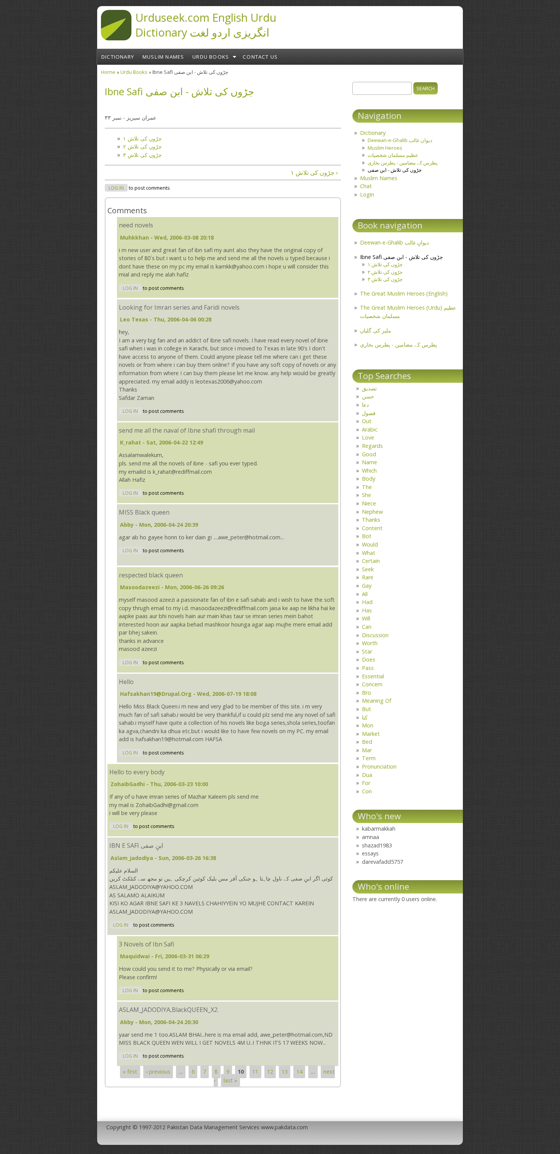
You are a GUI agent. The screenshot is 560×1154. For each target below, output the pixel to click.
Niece (369, 503)
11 (255, 1071)
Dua (367, 774)
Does (368, 659)
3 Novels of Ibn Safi (146, 944)
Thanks (371, 519)
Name (369, 462)
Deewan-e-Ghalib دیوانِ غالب (394, 242)
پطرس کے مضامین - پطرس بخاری (403, 162)
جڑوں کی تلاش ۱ (142, 138)
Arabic (370, 429)
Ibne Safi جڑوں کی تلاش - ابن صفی (401, 257)
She (366, 495)
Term (369, 758)
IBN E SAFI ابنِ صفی (136, 845)
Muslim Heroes (385, 147)
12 (270, 1071)
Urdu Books (210, 56)
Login (367, 194)
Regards (372, 445)
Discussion (375, 635)
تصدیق (369, 388)
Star (367, 651)
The (367, 487)
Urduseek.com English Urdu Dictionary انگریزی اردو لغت (205, 25)
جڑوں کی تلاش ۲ (142, 146)
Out (366, 421)
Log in (116, 188)
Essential (373, 676)
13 (285, 1071)
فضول (369, 413)
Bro (366, 692)
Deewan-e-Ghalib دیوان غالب (400, 140)
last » (230, 1080)
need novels (136, 225)
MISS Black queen (144, 512)
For (366, 782)
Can (366, 626)
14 (299, 1071)
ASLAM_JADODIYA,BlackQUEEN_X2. (169, 1009)
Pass (368, 667)
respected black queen (151, 575)
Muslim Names (163, 56)
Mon (367, 725)
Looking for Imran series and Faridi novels (179, 307)
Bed (367, 741)
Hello (126, 682)
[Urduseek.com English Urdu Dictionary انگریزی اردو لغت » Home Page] (116, 38)
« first (130, 1071)
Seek (368, 569)
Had (367, 602)
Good (369, 454)
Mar (367, 750)
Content (372, 528)
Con (367, 791)
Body (368, 478)
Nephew (372, 511)
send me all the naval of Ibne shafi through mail (187, 430)
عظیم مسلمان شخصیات (393, 155)
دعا (365, 404)
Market (371, 733)
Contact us (260, 56)
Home (108, 72)
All (365, 594)
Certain (371, 560)
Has (367, 610)
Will (366, 618)
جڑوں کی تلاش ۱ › (314, 172)
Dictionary (117, 56)
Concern (372, 684)
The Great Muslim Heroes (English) (404, 293)
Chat (366, 186)
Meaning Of (376, 700)
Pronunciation (379, 766)
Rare (367, 577)
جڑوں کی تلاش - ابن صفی (395, 169)
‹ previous (158, 1071)
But (366, 709)
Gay (366, 585)
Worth (370, 643)
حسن (368, 396)
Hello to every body (137, 772)
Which (369, 470)
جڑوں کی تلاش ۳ (142, 154)
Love (368, 437)
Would (370, 544)
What (368, 552)
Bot (366, 536)
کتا (365, 717)
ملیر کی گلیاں (375, 330)
